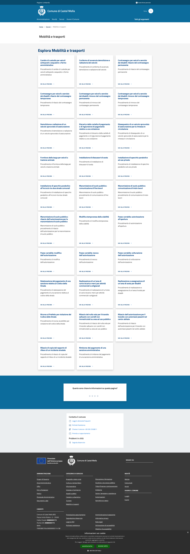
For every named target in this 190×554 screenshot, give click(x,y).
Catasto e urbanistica (73, 497)
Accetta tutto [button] (87, 546)
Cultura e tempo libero (73, 483)
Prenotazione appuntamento (75, 515)
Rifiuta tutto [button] (103, 546)
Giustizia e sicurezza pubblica (105, 483)
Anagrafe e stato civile (73, 479)
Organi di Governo (43, 479)
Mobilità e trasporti (72, 504)
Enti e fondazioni (42, 490)
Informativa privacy (101, 518)
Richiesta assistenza (73, 525)
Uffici (38, 486)
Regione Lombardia (43, 2)
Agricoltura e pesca (101, 500)
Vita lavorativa (71, 486)
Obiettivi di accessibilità (103, 529)
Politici (39, 493)
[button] (95, 551)
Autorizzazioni (100, 497)
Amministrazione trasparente (105, 515)
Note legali (99, 522)
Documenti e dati (42, 500)
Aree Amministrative (44, 483)
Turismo (68, 500)
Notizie (127, 479)
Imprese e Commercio (73, 490)
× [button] (188, 532)
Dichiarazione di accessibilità (105, 525)
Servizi (48, 27)
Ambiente (98, 490)
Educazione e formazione (103, 479)
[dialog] (95, 542)
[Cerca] (150, 11)
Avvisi (127, 486)
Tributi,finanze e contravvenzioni (106, 486)
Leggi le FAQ (70, 522)
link (114, 542)
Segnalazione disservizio (74, 518)
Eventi (127, 500)
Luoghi (127, 496)
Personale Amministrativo (45, 497)
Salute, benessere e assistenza (105, 493)
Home (41, 27)
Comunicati (128, 483)
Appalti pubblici (71, 493)
